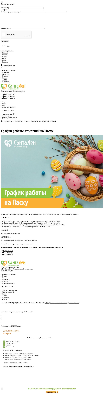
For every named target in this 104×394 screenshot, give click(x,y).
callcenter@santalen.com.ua (70, 303)
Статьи (4, 58)
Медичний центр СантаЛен (12, 121)
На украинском (51, 392)
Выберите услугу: (7, 12)
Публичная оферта (8, 283)
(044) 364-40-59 (7, 252)
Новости (4, 56)
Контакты (5, 54)
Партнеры (5, 62)
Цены (3, 105)
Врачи (4, 103)
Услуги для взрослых (9, 290)
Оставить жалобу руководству (23, 269)
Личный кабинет (8, 65)
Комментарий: (6, 28)
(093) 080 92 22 (9, 96)
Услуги (4, 101)
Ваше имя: (4, 8)
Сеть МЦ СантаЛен (8, 51)
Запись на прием (19, 91)
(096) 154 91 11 (9, 94)
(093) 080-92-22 (7, 254)
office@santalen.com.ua (53, 303)
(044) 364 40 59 (9, 98)
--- (57, 392)
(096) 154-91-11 (7, 251)
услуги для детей (8, 114)
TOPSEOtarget (16, 326)
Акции (4, 60)
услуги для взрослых (9, 118)
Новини (26, 121)
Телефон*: (4, 10)
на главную (6, 116)
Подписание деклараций (9, 107)
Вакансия (5, 53)
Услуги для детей (8, 292)
